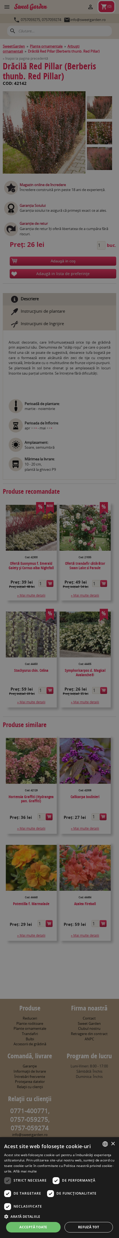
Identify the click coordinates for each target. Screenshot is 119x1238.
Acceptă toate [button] (33, 1227)
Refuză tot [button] (88, 1227)
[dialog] (59, 1187)
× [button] (113, 1144)
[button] (59, 1216)
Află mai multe (25, 1171)
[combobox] (105, 1144)
